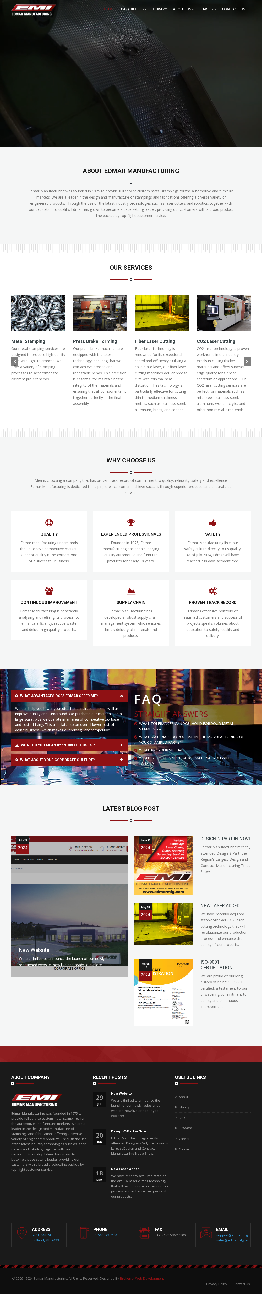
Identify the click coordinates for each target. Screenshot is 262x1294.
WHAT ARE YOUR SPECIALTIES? (165, 750)
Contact (185, 1149)
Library (160, 9)
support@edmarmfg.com (235, 1235)
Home (109, 9)
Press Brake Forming (95, 341)
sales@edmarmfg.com (233, 1240)
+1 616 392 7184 (105, 1235)
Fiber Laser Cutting (155, 341)
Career (184, 1138)
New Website (34, 950)
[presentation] (14, 361)
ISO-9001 (185, 1128)
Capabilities (132, 9)
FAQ (182, 1117)
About (183, 1096)
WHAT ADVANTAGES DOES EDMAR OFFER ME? (58, 696)
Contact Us (233, 9)
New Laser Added (220, 905)
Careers (208, 9)
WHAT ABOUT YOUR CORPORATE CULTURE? (57, 760)
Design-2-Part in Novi (225, 838)
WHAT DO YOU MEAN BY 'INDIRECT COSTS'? (57, 745)
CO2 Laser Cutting (216, 341)
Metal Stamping (28, 341)
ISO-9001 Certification (217, 964)
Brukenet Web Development (142, 1278)
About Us (182, 9)
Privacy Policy (216, 1283)
